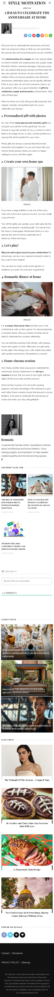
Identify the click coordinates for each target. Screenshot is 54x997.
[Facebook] (2, 459)
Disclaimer (17, 953)
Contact (5, 953)
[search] (50, 3)
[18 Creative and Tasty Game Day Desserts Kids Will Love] (27, 805)
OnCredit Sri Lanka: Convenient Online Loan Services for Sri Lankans (13, 546)
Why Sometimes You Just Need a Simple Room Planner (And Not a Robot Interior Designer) (25, 653)
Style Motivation (27, 2)
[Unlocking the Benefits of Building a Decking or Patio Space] (27, 678)
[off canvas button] (4, 3)
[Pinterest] (16, 935)
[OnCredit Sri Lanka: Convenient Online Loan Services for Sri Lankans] (13, 528)
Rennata (15, 28)
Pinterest (27, 204)
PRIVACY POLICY (10, 962)
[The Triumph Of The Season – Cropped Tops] (27, 762)
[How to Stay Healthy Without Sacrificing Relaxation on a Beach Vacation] (40, 485)
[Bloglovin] (22, 935)
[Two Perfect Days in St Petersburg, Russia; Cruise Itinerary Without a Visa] (27, 895)
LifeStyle (27, 8)
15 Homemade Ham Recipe (27, 869)
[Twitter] (10, 935)
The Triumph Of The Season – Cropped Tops (27, 780)
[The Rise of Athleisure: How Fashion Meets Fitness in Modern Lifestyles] (13, 485)
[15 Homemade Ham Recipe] (27, 852)
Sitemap (26, 962)
